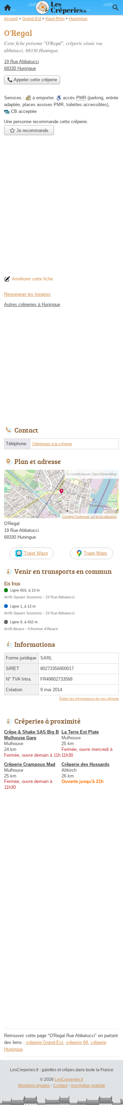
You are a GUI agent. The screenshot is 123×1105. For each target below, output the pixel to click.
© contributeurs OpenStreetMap (92, 474)
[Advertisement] (61, 207)
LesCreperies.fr (69, 1079)
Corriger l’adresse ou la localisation (89, 517)
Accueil (7, 7)
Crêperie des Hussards (85, 764)
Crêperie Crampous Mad (29, 764)
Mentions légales (34, 1085)
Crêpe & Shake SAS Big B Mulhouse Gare (31, 734)
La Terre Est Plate (80, 732)
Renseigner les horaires (27, 294)
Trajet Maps (95, 553)
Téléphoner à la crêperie (52, 444)
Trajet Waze (36, 553)
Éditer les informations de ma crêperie (89, 698)
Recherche (115, 7)
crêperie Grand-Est (44, 1042)
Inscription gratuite (88, 1085)
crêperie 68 (77, 1042)
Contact (60, 1085)
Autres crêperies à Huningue (32, 304)
